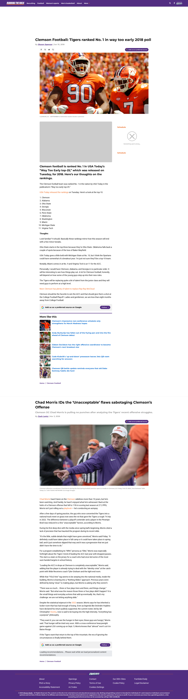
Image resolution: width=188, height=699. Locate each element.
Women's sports (52, 3)
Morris (47, 499)
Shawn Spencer (45, 44)
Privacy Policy (75, 683)
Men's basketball (68, 3)
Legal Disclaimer (141, 683)
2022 (74, 602)
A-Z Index (73, 687)
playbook (68, 508)
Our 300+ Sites (119, 679)
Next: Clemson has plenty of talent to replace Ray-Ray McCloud (67, 289)
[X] (170, 3)
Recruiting (31, 3)
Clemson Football (54, 383)
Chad (42, 499)
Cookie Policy (118, 683)
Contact (92, 679)
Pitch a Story (44, 683)
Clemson (71, 499)
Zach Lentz (43, 416)
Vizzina (53, 612)
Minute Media (28, 693)
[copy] (53, 49)
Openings (73, 679)
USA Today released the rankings (54, 192)
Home (42, 383)
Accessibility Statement (49, 687)
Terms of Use (95, 683)
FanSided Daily (140, 679)
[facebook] (174, 3)
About (79, 3)
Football (40, 3)
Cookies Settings (96, 687)
